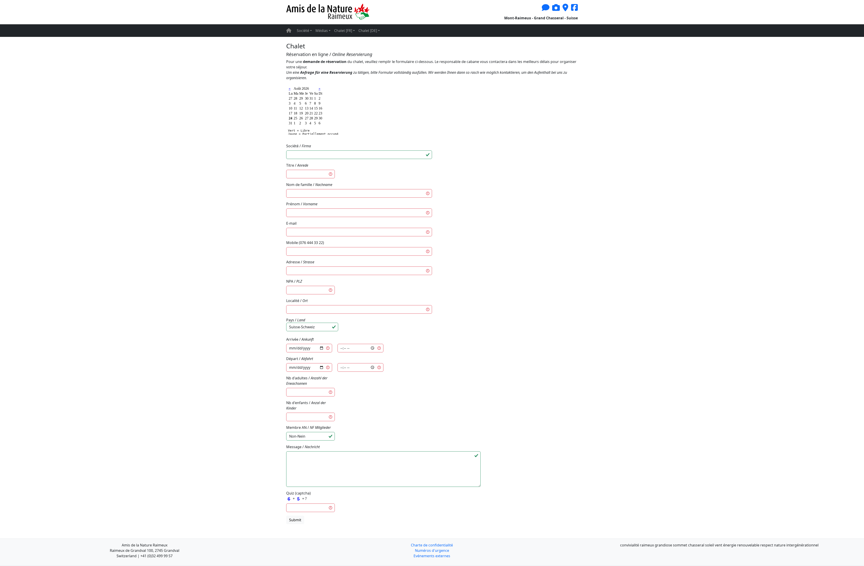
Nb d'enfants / (306, 405)
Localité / (297, 300)
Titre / (297, 165)
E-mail (291, 223)
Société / (298, 145)
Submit (295, 519)
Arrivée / (300, 339)
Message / (303, 446)
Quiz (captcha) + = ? (298, 496)
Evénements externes (432, 555)
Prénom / (301, 203)
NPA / (294, 281)
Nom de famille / (309, 184)
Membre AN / (308, 427)
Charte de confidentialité (432, 545)
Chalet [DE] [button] (367, 30)
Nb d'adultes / (306, 381)
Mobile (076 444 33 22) (305, 242)
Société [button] (303, 30)
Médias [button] (321, 30)
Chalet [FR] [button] (343, 30)
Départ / (299, 358)
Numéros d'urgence (432, 550)
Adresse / (300, 262)
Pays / (295, 320)
